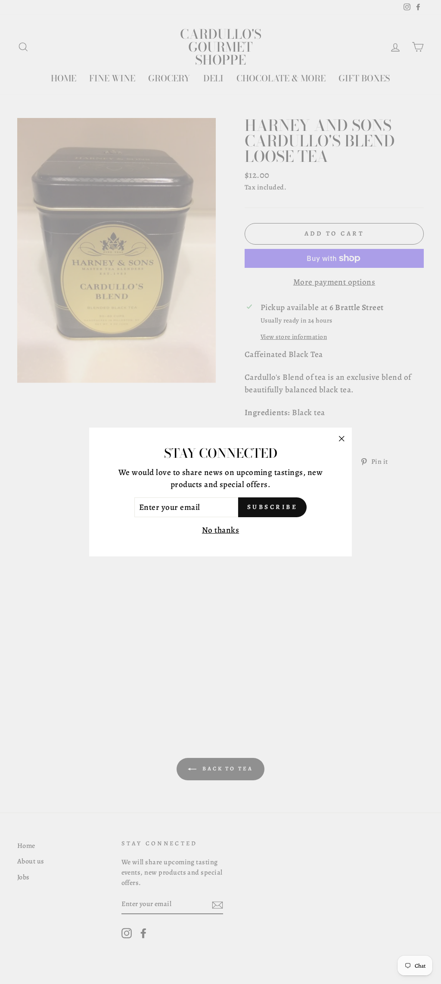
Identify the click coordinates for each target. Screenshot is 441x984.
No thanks (220, 530)
